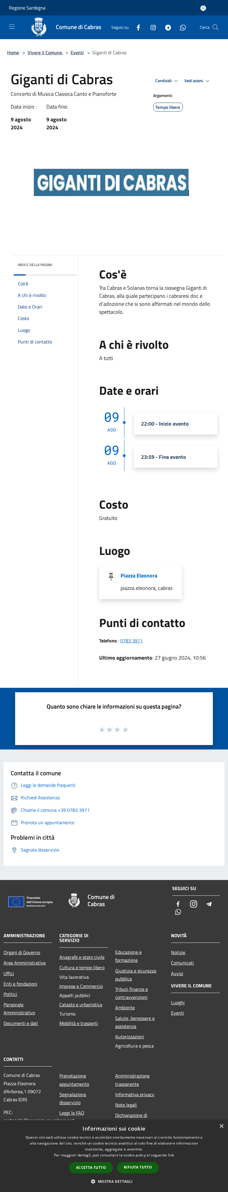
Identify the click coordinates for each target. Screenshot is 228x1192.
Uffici (9, 973)
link (171, 1155)
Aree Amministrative (25, 962)
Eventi (77, 52)
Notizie (178, 952)
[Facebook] (136, 27)
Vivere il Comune (45, 52)
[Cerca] (215, 27)
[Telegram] (166, 27)
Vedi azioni (194, 80)
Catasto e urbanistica (80, 1004)
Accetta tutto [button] (91, 1167)
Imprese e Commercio (81, 986)
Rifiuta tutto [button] (138, 1167)
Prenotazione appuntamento (74, 1079)
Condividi (163, 80)
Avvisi (177, 973)
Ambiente (125, 1007)
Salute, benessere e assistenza (135, 1022)
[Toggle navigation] (11, 26)
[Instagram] (151, 27)
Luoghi (178, 1002)
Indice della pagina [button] (35, 265)
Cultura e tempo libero (81, 967)
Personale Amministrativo (19, 1008)
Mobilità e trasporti (78, 1023)
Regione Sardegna (27, 7)
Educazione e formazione (128, 956)
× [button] (221, 1126)
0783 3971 (131, 640)
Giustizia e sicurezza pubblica (135, 974)
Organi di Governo (22, 952)
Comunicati (182, 962)
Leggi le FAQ (71, 1112)
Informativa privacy (134, 1094)
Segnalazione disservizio (72, 1098)
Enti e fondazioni (20, 983)
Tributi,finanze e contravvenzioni (131, 993)
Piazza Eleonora (139, 576)
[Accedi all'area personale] (203, 8)
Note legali (126, 1104)
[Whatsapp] (180, 27)
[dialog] (114, 1156)
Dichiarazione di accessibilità (131, 1119)
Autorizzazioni (129, 1036)
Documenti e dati (21, 1023)
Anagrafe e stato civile (81, 957)
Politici (10, 994)
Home (13, 52)
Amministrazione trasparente (132, 1079)
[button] (113, 1181)
